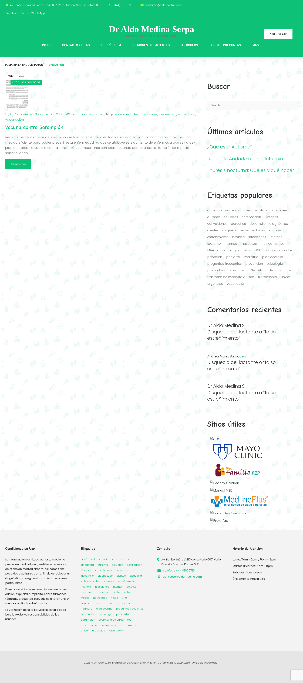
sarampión (186, 114)
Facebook (12, 13)
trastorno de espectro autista (230, 277)
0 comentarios (91, 114)
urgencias (215, 283)
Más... (256, 45)
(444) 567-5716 (122, 5)
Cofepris (271, 217)
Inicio (46, 45)
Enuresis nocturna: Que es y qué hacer (250, 170)
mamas (230, 243)
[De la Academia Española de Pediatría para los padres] (237, 476)
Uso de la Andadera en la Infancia (245, 158)
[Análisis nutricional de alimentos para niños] (229, 513)
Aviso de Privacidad (204, 662)
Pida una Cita (278, 34)
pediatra (233, 257)
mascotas (249, 243)
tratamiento (267, 277)
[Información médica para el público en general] (221, 490)
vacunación (14, 119)
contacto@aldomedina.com (163, 5)
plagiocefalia (272, 257)
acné (211, 210)
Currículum (111, 45)
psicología (275, 263)
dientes (213, 230)
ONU (257, 250)
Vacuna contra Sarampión (34, 127)
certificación (251, 217)
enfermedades (127, 114)
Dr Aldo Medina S (23, 114)
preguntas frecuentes (224, 263)
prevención (167, 114)
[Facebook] (285, 5)
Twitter (25, 13)
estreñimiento (217, 237)
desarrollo (258, 223)
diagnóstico (278, 223)
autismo (213, 217)
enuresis (275, 230)
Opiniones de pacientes (151, 45)
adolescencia (229, 210)
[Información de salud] (239, 506)
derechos (238, 223)
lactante (214, 243)
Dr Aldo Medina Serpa (151, 29)
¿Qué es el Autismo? (229, 147)
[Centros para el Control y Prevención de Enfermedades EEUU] (215, 439)
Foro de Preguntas (225, 45)
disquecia (230, 230)
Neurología (230, 250)
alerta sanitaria (256, 210)
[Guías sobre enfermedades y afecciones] (237, 459)
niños (247, 250)
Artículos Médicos (26, 82)
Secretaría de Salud (267, 270)
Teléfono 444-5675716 (179, 571)
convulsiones (217, 223)
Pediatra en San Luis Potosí (24, 64)
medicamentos (272, 243)
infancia (238, 237)
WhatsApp (38, 13)
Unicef (285, 277)
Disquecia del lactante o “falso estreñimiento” (241, 335)
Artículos (189, 45)
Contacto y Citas (76, 45)
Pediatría (251, 257)
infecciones (148, 114)
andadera (280, 210)
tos (288, 270)
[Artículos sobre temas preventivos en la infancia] (219, 520)
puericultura (216, 270)
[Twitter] (292, 5)
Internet (276, 237)
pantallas (215, 257)
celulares (231, 217)
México (212, 250)
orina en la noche (278, 250)
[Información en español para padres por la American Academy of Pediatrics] (224, 483)
